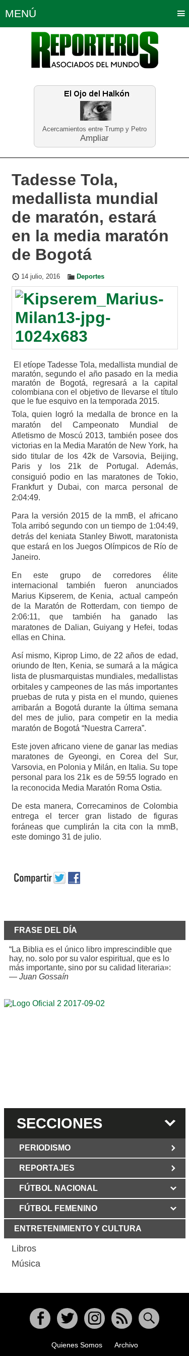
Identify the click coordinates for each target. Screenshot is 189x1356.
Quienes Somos (76, 1345)
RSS (121, 1318)
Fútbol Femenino (58, 1208)
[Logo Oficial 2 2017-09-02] (94, 1052)
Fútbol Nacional (58, 1188)
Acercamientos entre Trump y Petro (94, 129)
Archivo (126, 1345)
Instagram (94, 1318)
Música (26, 1264)
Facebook (40, 1318)
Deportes (90, 276)
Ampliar (94, 137)
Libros (24, 1248)
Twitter (67, 1318)
